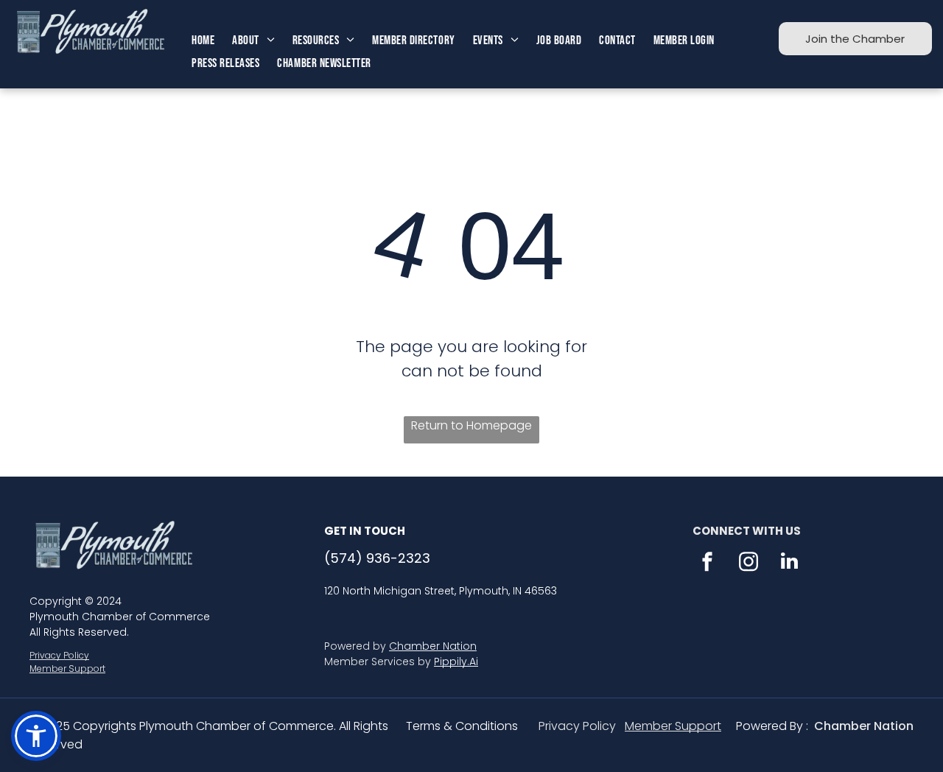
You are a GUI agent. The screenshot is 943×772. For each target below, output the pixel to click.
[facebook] (707, 563)
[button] (36, 736)
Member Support (67, 668)
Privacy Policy (59, 655)
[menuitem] (203, 40)
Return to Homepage (471, 425)
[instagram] (748, 563)
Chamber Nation (433, 646)
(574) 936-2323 (377, 558)
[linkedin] (789, 563)
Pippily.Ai (456, 661)
